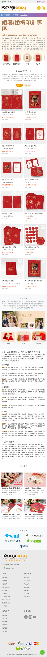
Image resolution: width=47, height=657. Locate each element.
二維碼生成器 (6, 596)
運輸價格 (4, 581)
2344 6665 (7, 2)
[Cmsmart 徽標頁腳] (15, 557)
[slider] (5, 120)
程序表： (5, 390)
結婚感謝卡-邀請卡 (8, 213)
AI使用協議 (27, 596)
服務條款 (26, 590)
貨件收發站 (27, 581)
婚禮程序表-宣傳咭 (8, 179)
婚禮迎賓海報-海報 (31, 112)
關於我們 (26, 577)
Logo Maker (24, 15)
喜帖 (39, 369)
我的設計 (4, 628)
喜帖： (4, 367)
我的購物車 (5, 621)
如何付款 (4, 577)
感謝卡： (5, 424)
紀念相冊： (5, 414)
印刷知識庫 (5, 587)
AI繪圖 (15, 15)
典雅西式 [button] (27, 85)
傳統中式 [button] (19, 85)
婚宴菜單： (5, 405)
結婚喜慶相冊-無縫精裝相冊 (33, 281)
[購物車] (44, 8)
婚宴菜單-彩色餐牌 (31, 146)
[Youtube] (34, 617)
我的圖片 (4, 625)
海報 (39, 375)
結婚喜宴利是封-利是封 (9, 247)
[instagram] (30, 617)
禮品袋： (5, 379)
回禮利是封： (6, 431)
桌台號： (5, 397)
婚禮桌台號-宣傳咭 (8, 146)
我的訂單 (4, 618)
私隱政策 (26, 587)
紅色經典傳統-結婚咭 (8, 112)
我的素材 (4, 631)
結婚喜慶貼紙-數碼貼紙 (32, 247)
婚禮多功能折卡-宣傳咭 (32, 179)
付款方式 (26, 584)
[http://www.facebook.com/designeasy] (26, 617)
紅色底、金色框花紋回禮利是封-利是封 (35, 213)
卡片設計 (4, 593)
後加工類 (4, 590)
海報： (4, 373)
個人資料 (4, 615)
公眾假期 (4, 606)
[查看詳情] (14, 193)
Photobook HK (6, 599)
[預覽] (20, 92)
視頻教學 (4, 584)
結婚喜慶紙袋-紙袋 (8, 281)
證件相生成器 (6, 603)
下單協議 (26, 593)
